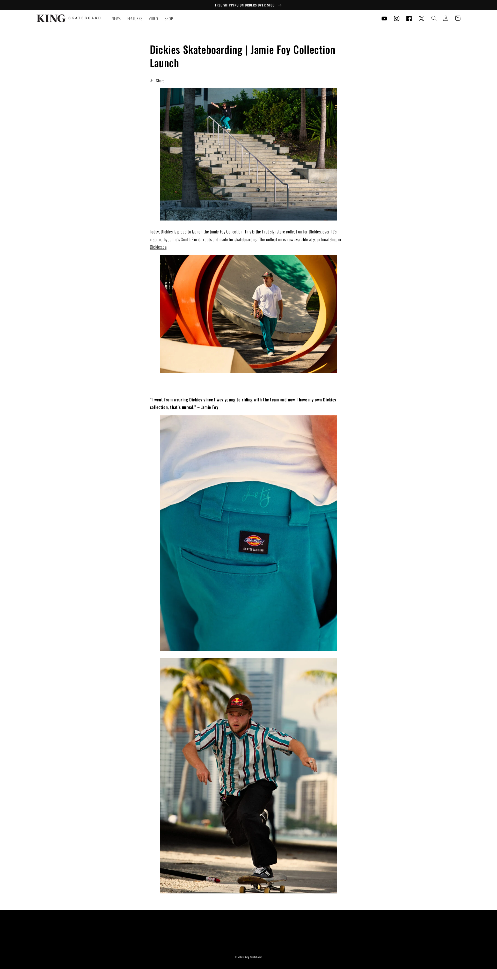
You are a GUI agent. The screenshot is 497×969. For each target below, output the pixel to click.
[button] (434, 18)
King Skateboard (253, 957)
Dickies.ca (158, 247)
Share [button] (160, 80)
